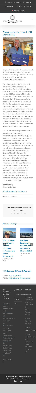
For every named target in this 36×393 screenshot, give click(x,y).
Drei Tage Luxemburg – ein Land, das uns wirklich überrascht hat (26, 245)
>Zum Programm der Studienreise (15, 191)
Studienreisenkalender (18, 295)
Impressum (27, 379)
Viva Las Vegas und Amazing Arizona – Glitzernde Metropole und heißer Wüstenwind (9, 248)
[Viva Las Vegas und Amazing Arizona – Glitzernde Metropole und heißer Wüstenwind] (9, 229)
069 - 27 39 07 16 (15, 276)
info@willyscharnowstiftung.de (19, 278)
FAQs (17, 299)
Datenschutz (18, 381)
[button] (4, 244)
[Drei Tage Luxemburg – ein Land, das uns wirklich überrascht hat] (26, 229)
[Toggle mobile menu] (32, 19)
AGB (16, 304)
